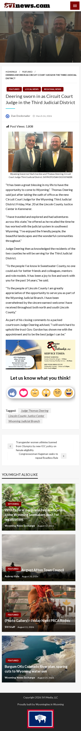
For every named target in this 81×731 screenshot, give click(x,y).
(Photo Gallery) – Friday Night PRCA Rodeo (37, 621)
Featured (27, 71)
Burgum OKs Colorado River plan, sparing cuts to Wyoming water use (36, 668)
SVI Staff (10, 626)
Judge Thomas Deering (34, 410)
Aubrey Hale (12, 576)
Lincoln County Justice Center (26, 416)
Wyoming (13, 504)
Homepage (11, 71)
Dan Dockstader (21, 115)
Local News (32, 89)
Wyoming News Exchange (20, 525)
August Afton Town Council (42, 570)
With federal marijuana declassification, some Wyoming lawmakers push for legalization (35, 514)
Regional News (52, 89)
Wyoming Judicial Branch (24, 421)
